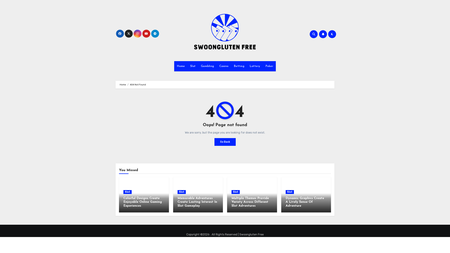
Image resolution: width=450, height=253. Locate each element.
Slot (193, 66)
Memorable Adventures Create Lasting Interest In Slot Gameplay (197, 202)
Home (181, 66)
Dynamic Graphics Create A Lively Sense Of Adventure (305, 202)
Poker (269, 66)
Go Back (225, 141)
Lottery (255, 66)
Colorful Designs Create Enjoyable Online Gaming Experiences (142, 202)
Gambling (207, 66)
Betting (239, 66)
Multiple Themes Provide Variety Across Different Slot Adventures (250, 202)
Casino (224, 66)
